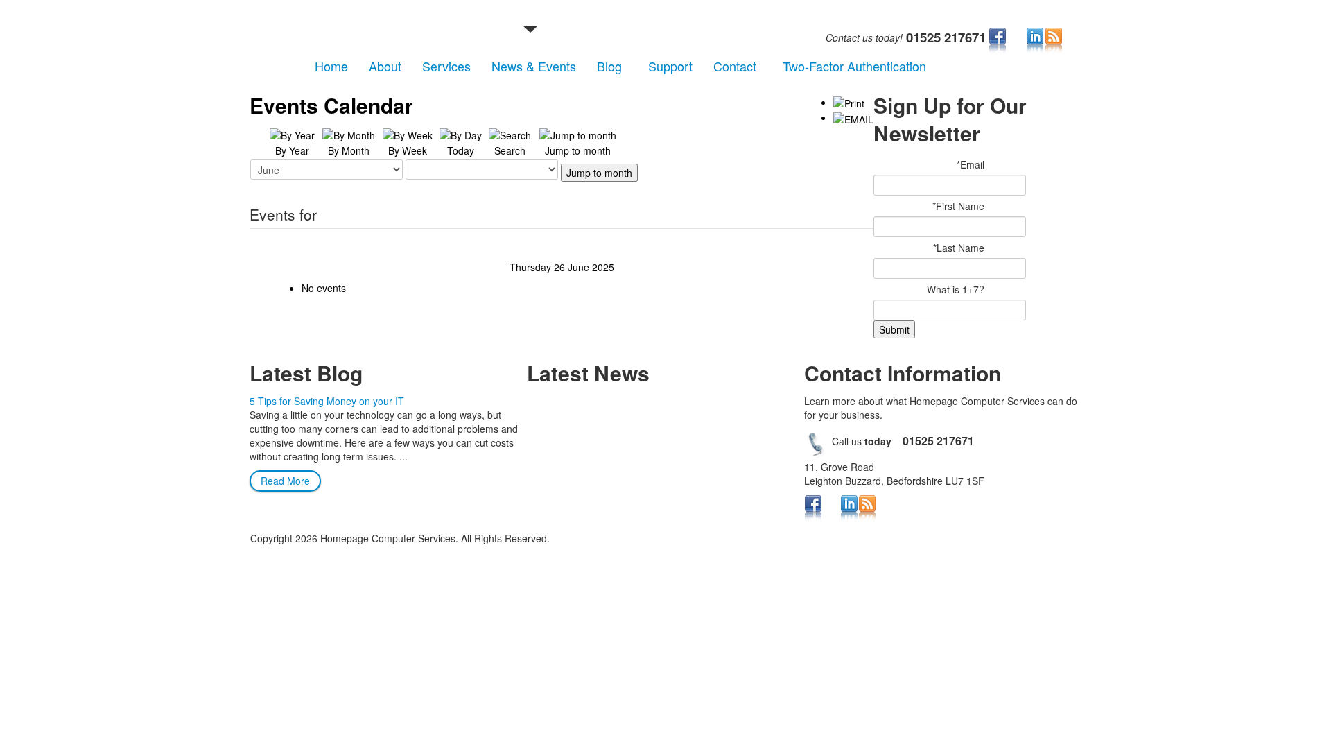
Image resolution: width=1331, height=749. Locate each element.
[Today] (461, 134)
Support (670, 66)
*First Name (958, 206)
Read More (285, 481)
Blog (609, 66)
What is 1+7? (955, 289)
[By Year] (292, 134)
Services (446, 66)
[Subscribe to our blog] (1053, 40)
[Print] (848, 102)
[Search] (510, 134)
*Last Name (958, 248)
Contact (734, 66)
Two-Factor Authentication (854, 66)
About (385, 66)
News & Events (533, 66)
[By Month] (348, 134)
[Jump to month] (577, 134)
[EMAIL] (853, 117)
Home (331, 66)
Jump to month (599, 173)
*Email (970, 164)
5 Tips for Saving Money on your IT (327, 401)
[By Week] (408, 134)
